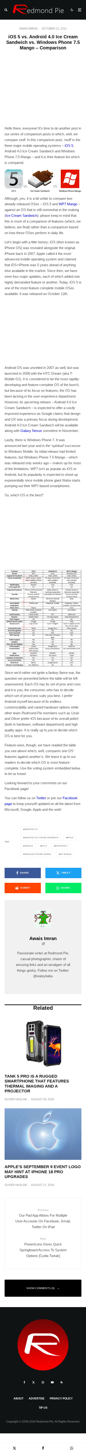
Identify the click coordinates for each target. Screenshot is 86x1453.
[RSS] (61, 1382)
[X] (33, 1382)
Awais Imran (28, 28)
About (18, 1398)
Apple (70, 838)
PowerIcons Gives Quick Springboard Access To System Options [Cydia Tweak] (43, 1247)
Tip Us (43, 1407)
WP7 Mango (68, 204)
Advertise (36, 1398)
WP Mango (66, 854)
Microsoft (61, 846)
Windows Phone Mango (37, 854)
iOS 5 (69, 146)
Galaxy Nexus (31, 431)
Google (28, 846)
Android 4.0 (31, 829)
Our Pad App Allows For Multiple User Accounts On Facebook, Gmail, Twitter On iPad (43, 1219)
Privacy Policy (61, 1398)
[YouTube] (52, 1382)
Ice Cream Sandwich (21, 215)
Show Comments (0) (40, 1288)
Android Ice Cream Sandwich (41, 838)
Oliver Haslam (16, 1099)
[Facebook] (24, 1382)
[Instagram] (42, 1382)
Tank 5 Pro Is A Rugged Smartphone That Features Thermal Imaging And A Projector (37, 1084)
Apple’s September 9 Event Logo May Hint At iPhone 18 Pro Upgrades (43, 1171)
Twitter (41, 798)
